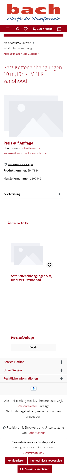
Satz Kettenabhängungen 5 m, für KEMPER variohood (31, 278)
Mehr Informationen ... (33, 452)
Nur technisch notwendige (46, 460)
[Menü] (8, 28)
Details (33, 347)
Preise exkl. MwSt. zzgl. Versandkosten (26, 153)
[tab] (33, 194)
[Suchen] (17, 28)
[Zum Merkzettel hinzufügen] (49, 264)
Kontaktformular (30, 148)
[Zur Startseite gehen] (33, 13)
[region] (33, 116)
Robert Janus (36, 433)
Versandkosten (28, 406)
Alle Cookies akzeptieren (34, 469)
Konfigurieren (16, 460)
